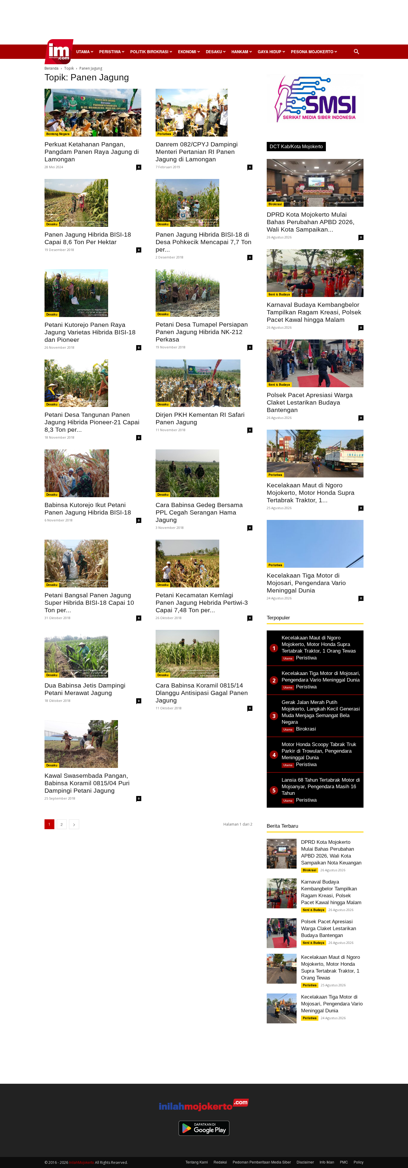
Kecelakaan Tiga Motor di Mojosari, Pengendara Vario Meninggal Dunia (306, 583)
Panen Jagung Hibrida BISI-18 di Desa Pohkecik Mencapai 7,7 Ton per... (203, 242)
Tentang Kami (196, 1161)
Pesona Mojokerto (312, 51)
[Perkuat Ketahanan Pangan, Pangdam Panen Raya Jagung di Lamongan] (93, 113)
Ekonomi (187, 51)
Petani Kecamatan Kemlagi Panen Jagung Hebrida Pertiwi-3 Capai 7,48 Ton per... (202, 602)
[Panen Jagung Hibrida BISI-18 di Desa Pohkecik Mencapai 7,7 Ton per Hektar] (204, 203)
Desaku (214, 51)
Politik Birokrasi (149, 51)
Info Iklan (327, 1161)
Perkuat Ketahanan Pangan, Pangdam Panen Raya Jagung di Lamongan (92, 152)
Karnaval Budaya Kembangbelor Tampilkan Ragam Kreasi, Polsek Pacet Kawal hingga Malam (314, 312)
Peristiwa (110, 51)
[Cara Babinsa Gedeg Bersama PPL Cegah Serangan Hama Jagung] (204, 473)
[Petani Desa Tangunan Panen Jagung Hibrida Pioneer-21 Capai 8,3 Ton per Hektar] (93, 383)
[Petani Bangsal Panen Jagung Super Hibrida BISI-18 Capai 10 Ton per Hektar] (93, 563)
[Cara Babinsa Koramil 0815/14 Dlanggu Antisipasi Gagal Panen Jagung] (204, 654)
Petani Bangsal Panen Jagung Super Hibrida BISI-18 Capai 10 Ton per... (89, 602)
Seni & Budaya (279, 294)
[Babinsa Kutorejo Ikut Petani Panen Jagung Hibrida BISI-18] (93, 473)
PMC (344, 1161)
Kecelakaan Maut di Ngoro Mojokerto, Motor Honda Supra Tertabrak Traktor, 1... (311, 492)
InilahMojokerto (81, 1162)
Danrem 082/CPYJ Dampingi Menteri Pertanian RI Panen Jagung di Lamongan (197, 152)
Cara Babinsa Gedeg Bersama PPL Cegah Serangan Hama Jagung (199, 512)
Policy (358, 1161)
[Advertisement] (204, 23)
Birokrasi (275, 204)
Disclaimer (305, 1161)
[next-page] (74, 824)
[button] (356, 52)
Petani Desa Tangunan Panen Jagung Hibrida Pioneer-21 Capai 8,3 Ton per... (92, 422)
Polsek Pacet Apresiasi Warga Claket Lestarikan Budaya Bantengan (310, 402)
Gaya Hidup (269, 51)
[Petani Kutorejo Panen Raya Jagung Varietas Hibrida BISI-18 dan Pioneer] (93, 293)
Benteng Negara (58, 134)
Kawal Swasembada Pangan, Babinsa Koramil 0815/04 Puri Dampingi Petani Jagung (87, 783)
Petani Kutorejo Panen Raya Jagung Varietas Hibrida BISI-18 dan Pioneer (90, 332)
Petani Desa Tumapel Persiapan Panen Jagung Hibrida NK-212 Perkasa (202, 332)
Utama (83, 51)
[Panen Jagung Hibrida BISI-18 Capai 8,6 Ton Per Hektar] (93, 203)
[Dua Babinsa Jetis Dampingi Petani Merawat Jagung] (93, 654)
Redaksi (220, 1161)
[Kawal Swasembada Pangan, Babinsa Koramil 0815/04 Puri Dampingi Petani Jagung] (93, 744)
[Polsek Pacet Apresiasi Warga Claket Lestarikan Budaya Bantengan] (315, 363)
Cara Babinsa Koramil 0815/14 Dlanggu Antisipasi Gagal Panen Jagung (202, 693)
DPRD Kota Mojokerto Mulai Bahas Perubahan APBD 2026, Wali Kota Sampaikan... (311, 222)
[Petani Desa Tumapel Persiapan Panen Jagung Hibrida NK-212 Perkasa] (204, 293)
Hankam (239, 51)
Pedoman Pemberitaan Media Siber (262, 1161)
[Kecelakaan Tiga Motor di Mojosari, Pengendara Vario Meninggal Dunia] (315, 544)
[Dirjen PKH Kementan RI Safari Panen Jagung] (204, 383)
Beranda (52, 68)
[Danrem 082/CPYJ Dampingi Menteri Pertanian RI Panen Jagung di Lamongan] (204, 113)
